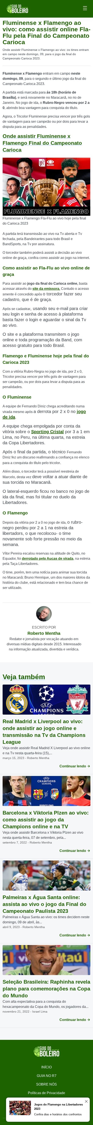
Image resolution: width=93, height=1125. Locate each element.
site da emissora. (46, 288)
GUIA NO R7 (46, 1076)
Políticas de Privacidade (46, 1093)
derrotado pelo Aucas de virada (47, 558)
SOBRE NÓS (46, 1084)
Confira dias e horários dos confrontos (58, 1114)
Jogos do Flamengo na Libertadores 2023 (58, 1106)
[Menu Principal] (85, 8)
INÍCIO (46, 1067)
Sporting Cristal (47, 431)
